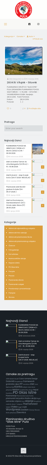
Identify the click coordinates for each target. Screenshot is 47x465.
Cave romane (25, 378)
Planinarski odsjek (16, 284)
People (12, 271)
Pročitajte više (35, 108)
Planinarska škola (16, 280)
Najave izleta (14, 263)
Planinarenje (11, 395)
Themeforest (30, 403)
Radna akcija (30, 398)
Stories (11, 297)
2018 (7, 379)
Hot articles (13, 254)
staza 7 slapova (16, 404)
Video (14, 406)
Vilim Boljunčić (15, 79)
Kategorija (8, 36)
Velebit (8, 407)
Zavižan (24, 409)
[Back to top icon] (23, 450)
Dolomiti (10, 381)
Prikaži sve (38, 39)
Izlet (32, 384)
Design (35, 378)
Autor (31, 36)
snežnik (8, 404)
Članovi (12, 245)
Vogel (20, 407)
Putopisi (12, 293)
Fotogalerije (14, 250)
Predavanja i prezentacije (20, 288)
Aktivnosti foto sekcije (18, 232)
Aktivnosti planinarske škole (20, 237)
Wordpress (13, 409)
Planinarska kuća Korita (25, 396)
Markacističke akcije (17, 258)
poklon (22, 398)
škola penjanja (11, 413)
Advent (11, 379)
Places (11, 275)
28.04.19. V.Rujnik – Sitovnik (22, 82)
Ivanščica (26, 384)
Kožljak (24, 387)
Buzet (17, 379)
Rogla (39, 398)
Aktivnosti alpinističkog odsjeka (22, 228)
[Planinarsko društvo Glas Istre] (23, 17)
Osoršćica (9, 393)
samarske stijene (13, 401)
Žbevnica (21, 412)
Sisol (23, 401)
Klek (12, 387)
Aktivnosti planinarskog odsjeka (22, 241)
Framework (28, 381)
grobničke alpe (12, 384)
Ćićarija (31, 410)
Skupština (37, 401)
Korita (18, 386)
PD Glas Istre (14, 267)
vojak (24, 407)
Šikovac (37, 410)
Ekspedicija (19, 382)
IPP (21, 384)
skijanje (29, 401)
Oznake (20, 36)
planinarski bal (12, 398)
